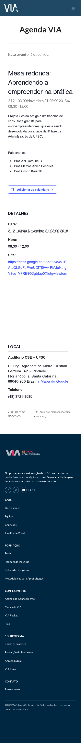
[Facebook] (8, 490)
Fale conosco (12, 689)
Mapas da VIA (13, 607)
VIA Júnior (11, 669)
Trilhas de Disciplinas (17, 570)
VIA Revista (11, 615)
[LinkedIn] (32, 490)
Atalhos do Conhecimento (20, 598)
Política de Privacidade (16, 709)
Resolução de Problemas (19, 652)
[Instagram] (16, 490)
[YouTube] (24, 490)
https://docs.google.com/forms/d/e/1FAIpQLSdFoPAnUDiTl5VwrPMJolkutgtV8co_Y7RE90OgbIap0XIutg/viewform (38, 267)
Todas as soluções (15, 644)
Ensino (8, 553)
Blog (7, 623)
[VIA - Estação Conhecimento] (11, 7)
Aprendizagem (13, 660)
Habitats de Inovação (17, 561)
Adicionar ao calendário (33, 189)
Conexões (11, 524)
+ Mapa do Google (52, 381)
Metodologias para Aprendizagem (24, 578)
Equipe (9, 516)
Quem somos (12, 508)
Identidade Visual (15, 533)
